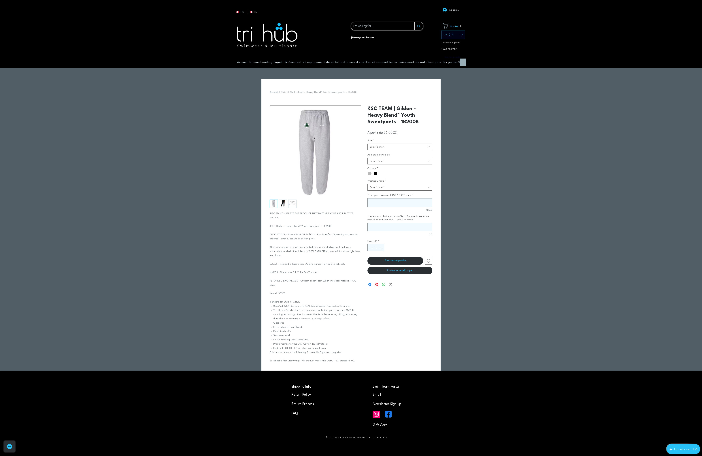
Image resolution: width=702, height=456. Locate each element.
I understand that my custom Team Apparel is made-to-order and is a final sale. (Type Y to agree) (398, 218)
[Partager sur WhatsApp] (384, 284)
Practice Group (376, 181)
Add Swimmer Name (379, 154)
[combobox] (399, 147)
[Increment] (381, 247)
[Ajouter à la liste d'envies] (428, 261)
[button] (454, 26)
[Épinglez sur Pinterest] (377, 284)
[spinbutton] (376, 247)
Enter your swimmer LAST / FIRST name (390, 195)
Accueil (274, 92)
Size (370, 140)
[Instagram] (376, 414)
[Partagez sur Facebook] (370, 284)
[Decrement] (370, 247)
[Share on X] (390, 284)
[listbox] (453, 35)
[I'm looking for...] (418, 26)
